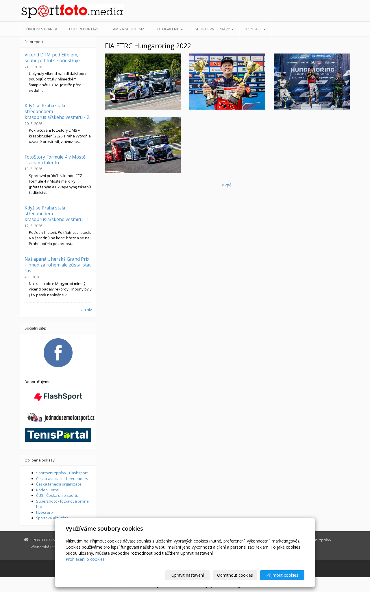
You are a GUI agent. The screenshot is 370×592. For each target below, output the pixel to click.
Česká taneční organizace (59, 484)
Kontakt (254, 29)
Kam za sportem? (127, 29)
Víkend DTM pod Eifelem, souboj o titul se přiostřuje (52, 58)
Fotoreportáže (84, 29)
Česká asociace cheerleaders (62, 478)
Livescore (44, 512)
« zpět (227, 184)
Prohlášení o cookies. (86, 559)
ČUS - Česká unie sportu (57, 495)
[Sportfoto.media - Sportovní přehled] (72, 11)
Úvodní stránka (41, 29)
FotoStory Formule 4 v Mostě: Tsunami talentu (55, 160)
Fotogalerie (168, 29)
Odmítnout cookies (235, 575)
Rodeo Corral (47, 489)
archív (86, 309)
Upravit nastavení (187, 575)
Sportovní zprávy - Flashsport (62, 472)
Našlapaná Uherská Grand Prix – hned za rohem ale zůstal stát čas (58, 265)
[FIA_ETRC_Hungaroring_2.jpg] (311, 82)
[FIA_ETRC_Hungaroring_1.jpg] (143, 82)
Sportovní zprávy (213, 29)
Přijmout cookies (282, 575)
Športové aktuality (52, 518)
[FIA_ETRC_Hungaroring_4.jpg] (143, 145)
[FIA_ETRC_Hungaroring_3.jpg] (227, 82)
